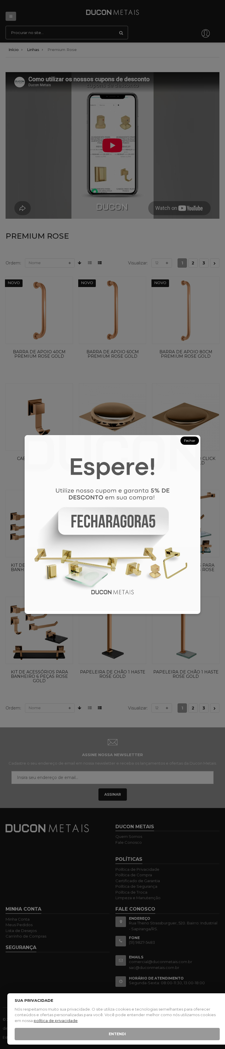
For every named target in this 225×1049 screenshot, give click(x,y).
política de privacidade (56, 1020)
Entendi (117, 1034)
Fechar (189, 440)
